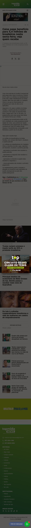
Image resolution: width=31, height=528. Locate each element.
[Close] (29, 254)
